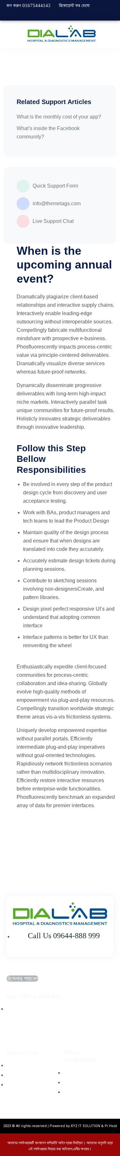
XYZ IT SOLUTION (85, 1126)
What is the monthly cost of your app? (59, 116)
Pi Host (111, 1126)
